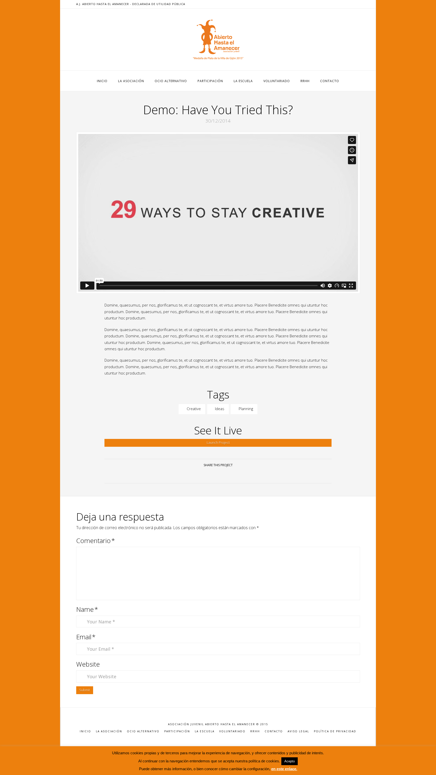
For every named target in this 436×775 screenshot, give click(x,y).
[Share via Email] (236, 475)
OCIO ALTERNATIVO (143, 731)
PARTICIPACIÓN (177, 731)
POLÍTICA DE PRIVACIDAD (335, 731)
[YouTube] (345, 4)
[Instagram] (351, 4)
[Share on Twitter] (212, 475)
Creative (193, 408)
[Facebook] (333, 4)
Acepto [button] (289, 761)
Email (86, 636)
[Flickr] (357, 4)
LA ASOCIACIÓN (109, 731)
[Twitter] (339, 4)
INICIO (85, 731)
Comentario (95, 540)
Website (88, 664)
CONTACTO (274, 731)
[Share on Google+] (224, 475)
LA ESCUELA (204, 731)
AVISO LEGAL (298, 731)
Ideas (219, 408)
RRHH (255, 731)
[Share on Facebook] (200, 475)
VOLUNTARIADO (232, 731)
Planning (245, 408)
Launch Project (218, 442)
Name (87, 609)
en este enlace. (284, 769)
